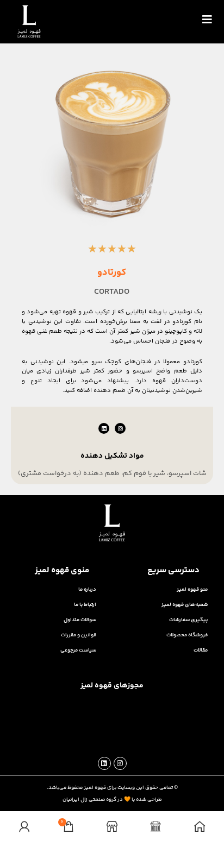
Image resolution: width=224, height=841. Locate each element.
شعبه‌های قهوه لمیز (184, 604)
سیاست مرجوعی (78, 650)
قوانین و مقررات (78, 635)
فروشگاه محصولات (187, 635)
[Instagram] (120, 428)
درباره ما (87, 589)
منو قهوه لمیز (192, 589)
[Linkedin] (103, 428)
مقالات (201, 650)
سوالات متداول (80, 620)
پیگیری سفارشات (188, 620)
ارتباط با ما (85, 604)
